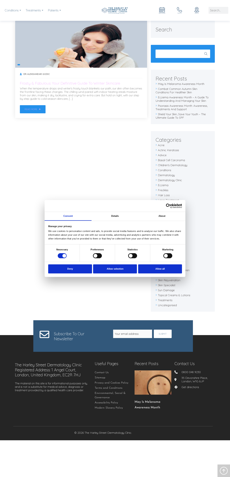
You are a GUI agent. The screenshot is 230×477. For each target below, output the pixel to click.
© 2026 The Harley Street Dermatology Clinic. (103, 432)
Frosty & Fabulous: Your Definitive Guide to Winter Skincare (70, 83)
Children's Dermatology (172, 165)
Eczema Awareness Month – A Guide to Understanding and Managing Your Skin (182, 99)
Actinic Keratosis (168, 150)
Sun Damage (166, 290)
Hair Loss (164, 195)
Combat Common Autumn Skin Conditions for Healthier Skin (176, 90)
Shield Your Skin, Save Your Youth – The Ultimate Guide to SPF (181, 115)
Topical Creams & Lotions (174, 295)
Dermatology (166, 175)
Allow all (160, 268)
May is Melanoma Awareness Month (181, 84)
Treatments (165, 300)
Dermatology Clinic (170, 180)
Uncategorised (167, 305)
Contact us (184, 363)
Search (206, 54)
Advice (162, 155)
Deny (70, 268)
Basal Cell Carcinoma (171, 160)
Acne (161, 145)
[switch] (97, 255)
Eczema (163, 185)
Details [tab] (115, 216)
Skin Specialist (166, 285)
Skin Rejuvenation (169, 280)
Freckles (163, 190)
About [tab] (161, 216)
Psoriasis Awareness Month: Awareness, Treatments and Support (182, 107)
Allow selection (115, 268)
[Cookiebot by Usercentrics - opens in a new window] (168, 205)
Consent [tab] (68, 216)
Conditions (164, 170)
